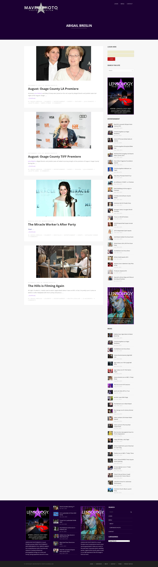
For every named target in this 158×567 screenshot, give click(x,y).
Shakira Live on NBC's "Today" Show (124, 453)
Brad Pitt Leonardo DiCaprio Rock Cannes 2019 (67, 550)
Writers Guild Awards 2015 (121, 257)
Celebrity (47, 101)
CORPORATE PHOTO (115, 527)
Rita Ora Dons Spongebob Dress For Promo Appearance (123, 433)
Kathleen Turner (91, 235)
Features (78, 101)
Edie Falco (58, 235)
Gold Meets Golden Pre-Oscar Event (123, 237)
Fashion (78, 169)
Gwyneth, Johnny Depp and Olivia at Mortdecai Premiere (124, 278)
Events (70, 101)
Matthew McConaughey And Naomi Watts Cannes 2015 (123, 154)
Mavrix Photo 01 (51, 85)
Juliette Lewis (34, 103)
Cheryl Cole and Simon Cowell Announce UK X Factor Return (122, 475)
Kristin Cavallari (73, 298)
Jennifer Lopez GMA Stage (121, 397)
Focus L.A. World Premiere (121, 217)
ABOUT (111, 523)
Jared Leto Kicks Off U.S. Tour (122, 391)
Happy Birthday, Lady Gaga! (121, 439)
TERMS (120, 564)
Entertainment (59, 101)
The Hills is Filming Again (46, 286)
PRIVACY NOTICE (128, 564)
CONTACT (130, 4)
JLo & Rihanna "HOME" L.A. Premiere (124, 182)
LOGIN (116, 4)
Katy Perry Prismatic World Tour (122, 176)
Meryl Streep (46, 103)
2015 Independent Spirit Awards (122, 230)
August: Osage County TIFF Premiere (54, 156)
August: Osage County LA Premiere (53, 89)
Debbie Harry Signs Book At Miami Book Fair (67, 536)
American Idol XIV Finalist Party (122, 203)
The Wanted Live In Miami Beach (123, 404)
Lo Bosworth (88, 298)
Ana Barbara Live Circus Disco (122, 251)
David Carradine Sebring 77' (67, 506)
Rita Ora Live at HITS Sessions (122, 384)
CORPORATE (99, 564)
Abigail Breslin (36, 101)
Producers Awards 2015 (120, 271)
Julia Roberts (38, 93)
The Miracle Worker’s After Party (52, 224)
